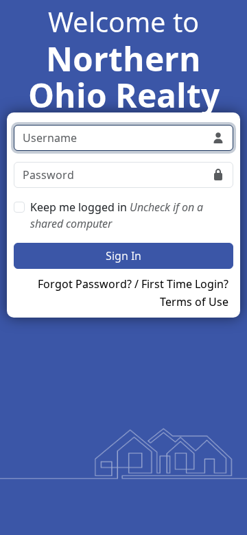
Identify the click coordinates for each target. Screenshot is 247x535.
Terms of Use (194, 301)
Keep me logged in (116, 215)
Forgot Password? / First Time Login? (133, 284)
